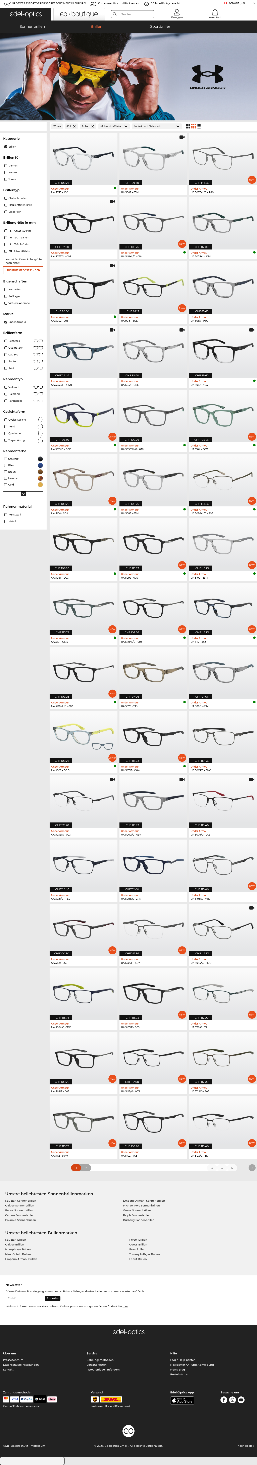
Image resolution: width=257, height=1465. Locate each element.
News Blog (177, 1369)
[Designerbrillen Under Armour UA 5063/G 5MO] (223, 735)
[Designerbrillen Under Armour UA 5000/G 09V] (153, 799)
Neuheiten (14, 289)
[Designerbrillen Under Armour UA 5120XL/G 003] (83, 671)
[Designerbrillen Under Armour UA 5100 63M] (223, 542)
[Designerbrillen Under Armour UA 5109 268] (83, 928)
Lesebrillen (14, 211)
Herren (12, 172)
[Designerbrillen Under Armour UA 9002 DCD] (83, 735)
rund (11, 426)
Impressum (37, 1445)
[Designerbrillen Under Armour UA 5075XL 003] (83, 221)
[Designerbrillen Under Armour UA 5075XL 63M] (223, 221)
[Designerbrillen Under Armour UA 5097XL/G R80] (223, 157)
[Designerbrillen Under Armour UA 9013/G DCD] (83, 414)
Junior (12, 179)
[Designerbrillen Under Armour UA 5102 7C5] (153, 1120)
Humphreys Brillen (18, 1249)
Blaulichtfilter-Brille (20, 204)
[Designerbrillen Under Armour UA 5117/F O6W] (153, 735)
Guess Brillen (138, 1244)
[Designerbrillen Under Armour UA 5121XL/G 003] (153, 607)
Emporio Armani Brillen (21, 1259)
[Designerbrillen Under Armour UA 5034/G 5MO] (223, 928)
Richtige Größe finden (23, 270)
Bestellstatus (179, 1374)
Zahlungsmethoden (100, 1359)
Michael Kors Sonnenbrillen (141, 1205)
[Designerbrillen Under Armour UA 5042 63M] (153, 157)
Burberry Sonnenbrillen (138, 1220)
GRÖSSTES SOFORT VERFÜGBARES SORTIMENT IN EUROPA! (49, 3)
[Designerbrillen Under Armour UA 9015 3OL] (153, 285)
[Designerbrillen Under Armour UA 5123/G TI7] (223, 1120)
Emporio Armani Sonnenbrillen (144, 1200)
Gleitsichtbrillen (17, 198)
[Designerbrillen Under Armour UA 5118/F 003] (83, 1056)
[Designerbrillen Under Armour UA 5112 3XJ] (223, 607)
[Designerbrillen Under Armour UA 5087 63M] (153, 478)
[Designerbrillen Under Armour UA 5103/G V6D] (223, 864)
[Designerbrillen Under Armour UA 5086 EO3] (83, 542)
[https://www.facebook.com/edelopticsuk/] (223, 1400)
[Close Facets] (23, 126)
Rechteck (14, 340)
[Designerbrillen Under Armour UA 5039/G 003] (83, 799)
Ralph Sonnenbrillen (137, 1215)
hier (125, 1306)
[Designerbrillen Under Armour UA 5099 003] (153, 542)
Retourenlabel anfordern (103, 1369)
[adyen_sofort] (52, 1399)
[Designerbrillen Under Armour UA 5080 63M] (223, 671)
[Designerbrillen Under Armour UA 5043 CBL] (153, 350)
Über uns (9, 1353)
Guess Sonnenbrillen (137, 1210)
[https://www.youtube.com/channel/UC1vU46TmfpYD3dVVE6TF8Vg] (241, 1400)
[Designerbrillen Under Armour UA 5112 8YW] (83, 1120)
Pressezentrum (13, 1359)
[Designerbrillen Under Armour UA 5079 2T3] (153, 671)
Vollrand (13, 387)
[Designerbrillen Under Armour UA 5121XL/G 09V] (153, 221)
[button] (25, 14)
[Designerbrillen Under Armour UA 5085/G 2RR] (153, 864)
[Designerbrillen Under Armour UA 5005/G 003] (223, 799)
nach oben (245, 1445)
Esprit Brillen (138, 1259)
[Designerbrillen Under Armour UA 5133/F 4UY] (153, 928)
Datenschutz (19, 1445)
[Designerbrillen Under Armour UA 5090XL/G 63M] (153, 414)
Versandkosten (97, 1364)
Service (92, 1353)
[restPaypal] (26, 1399)
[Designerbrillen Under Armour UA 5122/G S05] (223, 1056)
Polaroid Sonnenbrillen (20, 1220)
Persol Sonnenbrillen (19, 1210)
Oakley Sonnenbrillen (19, 1205)
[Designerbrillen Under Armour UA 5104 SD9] (83, 478)
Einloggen (177, 17)
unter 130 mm (21, 230)
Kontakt (8, 1369)
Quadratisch (15, 347)
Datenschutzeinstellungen (21, 1364)
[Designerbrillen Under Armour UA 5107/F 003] (153, 992)
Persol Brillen (138, 1239)
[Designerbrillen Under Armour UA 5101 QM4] (83, 607)
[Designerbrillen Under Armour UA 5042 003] (83, 285)
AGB (6, 1445)
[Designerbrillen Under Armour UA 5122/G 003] (153, 1056)
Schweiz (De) (237, 2)
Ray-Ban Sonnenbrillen (20, 1200)
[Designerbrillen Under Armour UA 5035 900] (83, 157)
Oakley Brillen (14, 1244)
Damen (12, 165)
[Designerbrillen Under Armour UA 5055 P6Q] (223, 285)
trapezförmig (16, 440)
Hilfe (173, 1353)
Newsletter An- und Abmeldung (192, 1364)
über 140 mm (20, 251)
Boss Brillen (137, 1249)
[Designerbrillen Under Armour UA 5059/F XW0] (83, 350)
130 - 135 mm (20, 237)
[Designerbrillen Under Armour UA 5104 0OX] (223, 414)
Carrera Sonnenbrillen (20, 1215)
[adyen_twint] (40, 1399)
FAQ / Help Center (182, 1359)
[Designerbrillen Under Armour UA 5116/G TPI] (223, 992)
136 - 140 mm (20, 244)
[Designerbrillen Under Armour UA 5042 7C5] (223, 350)
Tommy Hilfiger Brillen (144, 1254)
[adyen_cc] (6, 1399)
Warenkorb (215, 17)
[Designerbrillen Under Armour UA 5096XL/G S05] (223, 478)
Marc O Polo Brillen (18, 1254)
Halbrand (14, 393)
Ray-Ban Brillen (15, 1239)
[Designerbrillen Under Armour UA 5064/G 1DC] (83, 992)
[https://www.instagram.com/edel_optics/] (232, 1400)
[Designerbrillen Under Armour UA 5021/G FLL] (83, 864)
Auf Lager (14, 296)
